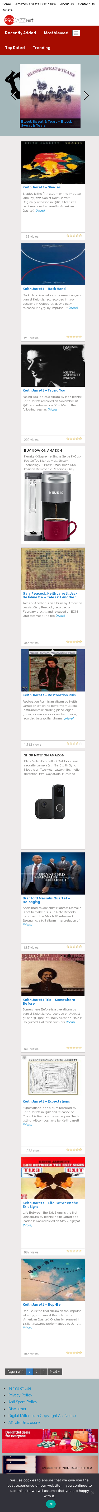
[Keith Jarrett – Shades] (53, 162)
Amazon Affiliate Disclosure (35, 4)
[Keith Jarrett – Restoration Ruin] (53, 670)
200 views (31, 439)
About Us (67, 4)
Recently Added (20, 33)
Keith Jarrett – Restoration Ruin (49, 695)
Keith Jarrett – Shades (42, 187)
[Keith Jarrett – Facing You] (53, 365)
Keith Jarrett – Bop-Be (42, 1304)
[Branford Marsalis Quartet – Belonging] (53, 873)
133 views (31, 236)
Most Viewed (56, 33)
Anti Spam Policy (22, 1402)
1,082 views (32, 1150)
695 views (31, 1049)
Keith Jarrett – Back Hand (44, 289)
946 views (31, 1353)
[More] (40, 210)
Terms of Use (19, 1388)
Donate (7, 10)
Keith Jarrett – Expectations (46, 1101)
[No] (92, 1492)
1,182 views (32, 744)
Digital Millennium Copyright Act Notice (42, 1416)
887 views (31, 947)
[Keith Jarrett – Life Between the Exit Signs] (53, 1178)
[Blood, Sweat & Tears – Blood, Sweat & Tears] (51, 96)
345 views (31, 642)
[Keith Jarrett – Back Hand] (53, 264)
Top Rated (15, 48)
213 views (31, 338)
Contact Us (86, 4)
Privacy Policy (20, 1395)
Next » (55, 1371)
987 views (31, 1252)
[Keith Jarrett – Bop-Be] (53, 1279)
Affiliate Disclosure (24, 1422)
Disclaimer (17, 1409)
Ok (51, 1504)
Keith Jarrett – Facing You (44, 390)
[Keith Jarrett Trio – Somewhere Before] (53, 975)
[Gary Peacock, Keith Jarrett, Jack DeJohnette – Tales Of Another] (53, 568)
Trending (41, 48)
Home (6, 4)
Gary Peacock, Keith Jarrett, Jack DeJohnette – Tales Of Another (50, 595)
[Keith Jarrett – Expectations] (53, 1076)
